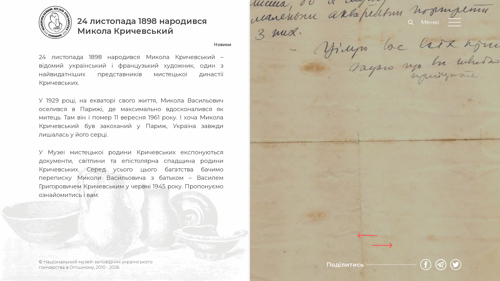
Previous (367, 236)
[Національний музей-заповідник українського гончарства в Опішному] (55, 22)
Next (382, 245)
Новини (222, 44)
